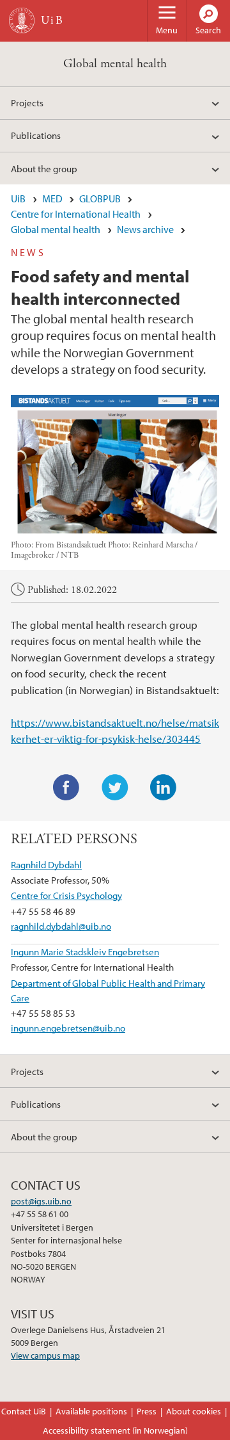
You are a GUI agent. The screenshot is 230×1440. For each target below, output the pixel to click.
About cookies (193, 1411)
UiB (18, 198)
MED (52, 198)
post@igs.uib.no (41, 1201)
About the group (44, 168)
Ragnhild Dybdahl (46, 864)
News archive (145, 229)
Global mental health (115, 64)
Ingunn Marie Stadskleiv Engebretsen (85, 951)
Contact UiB (23, 1411)
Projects (27, 102)
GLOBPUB (100, 198)
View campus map (45, 1355)
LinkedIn (163, 787)
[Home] (21, 20)
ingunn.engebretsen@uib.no (68, 1027)
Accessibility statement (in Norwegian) (115, 1430)
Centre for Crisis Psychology (66, 895)
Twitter (115, 787)
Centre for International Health (76, 213)
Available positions (91, 1411)
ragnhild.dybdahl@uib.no (61, 925)
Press (147, 1411)
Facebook (66, 787)
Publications (36, 135)
